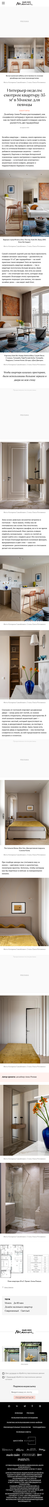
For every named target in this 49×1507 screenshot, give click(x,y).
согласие (12, 1373)
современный (12, 1311)
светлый (25, 1311)
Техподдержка (39, 1427)
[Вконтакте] (16, 1406)
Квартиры (24, 111)
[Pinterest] (40, 1406)
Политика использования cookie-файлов (24, 1422)
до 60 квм (18, 1303)
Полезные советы (23, 1432)
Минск (8, 1303)
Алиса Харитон (8, 1287)
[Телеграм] (24, 1406)
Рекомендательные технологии (17, 1427)
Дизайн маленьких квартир (18, 1307)
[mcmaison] (24, 3)
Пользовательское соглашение (24, 1418)
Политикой (11, 1377)
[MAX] (9, 1406)
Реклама (30, 1413)
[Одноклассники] (32, 1406)
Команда (19, 1413)
